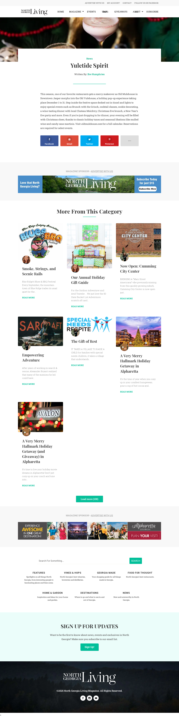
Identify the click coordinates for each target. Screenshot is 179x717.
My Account (113, 3)
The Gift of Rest (84, 341)
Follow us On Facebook (146, 3)
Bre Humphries (96, 74)
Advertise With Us (94, 3)
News (89, 58)
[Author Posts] (26, 260)
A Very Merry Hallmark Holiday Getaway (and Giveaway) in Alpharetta (37, 451)
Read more (28, 297)
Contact (127, 3)
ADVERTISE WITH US (102, 171)
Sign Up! (89, 647)
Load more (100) (89, 499)
